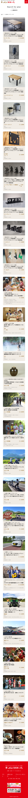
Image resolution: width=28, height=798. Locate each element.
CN (14, 778)
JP (8, 778)
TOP (2, 14)
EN (11, 778)
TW (16, 778)
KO (19, 778)
